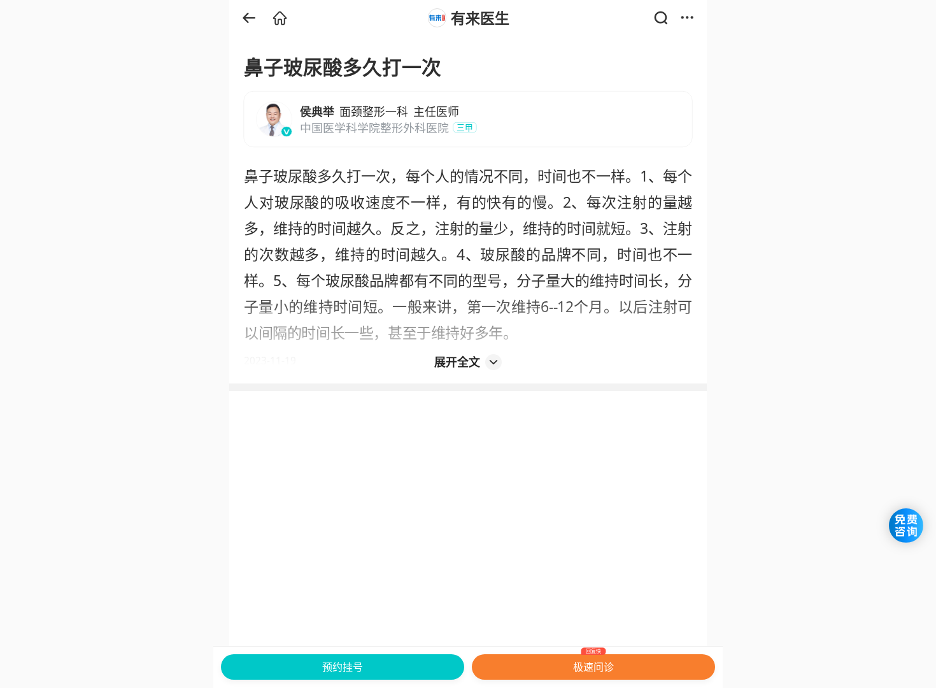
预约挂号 (342, 667)
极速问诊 (593, 664)
